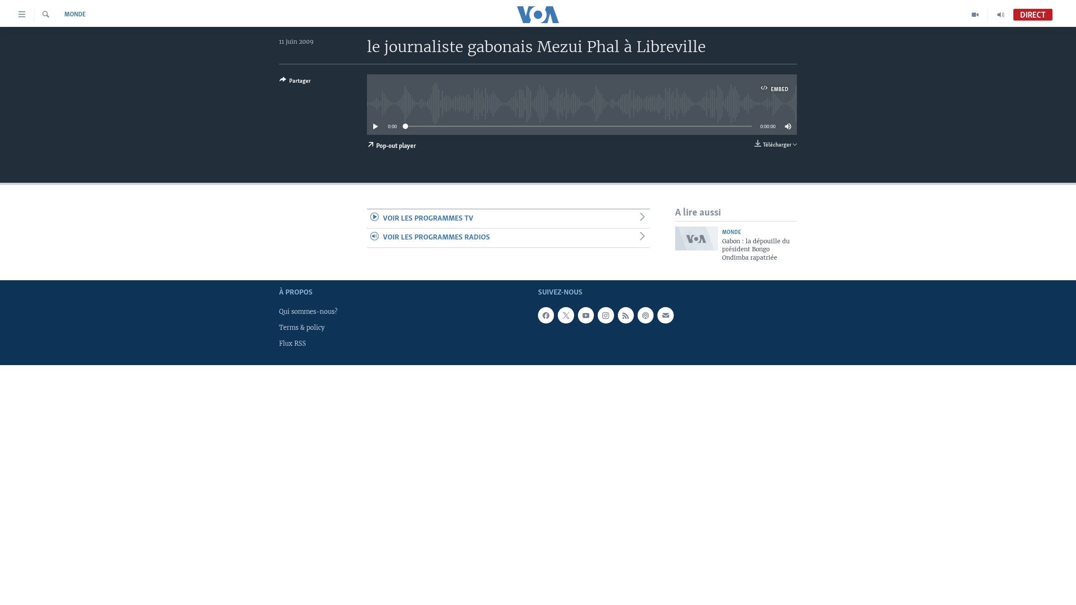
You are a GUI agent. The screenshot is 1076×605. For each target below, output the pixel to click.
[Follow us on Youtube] (586, 315)
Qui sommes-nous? (308, 312)
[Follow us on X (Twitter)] (566, 315)
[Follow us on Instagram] (606, 315)
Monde (75, 14)
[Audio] (1000, 14)
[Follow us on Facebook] (546, 315)
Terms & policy (301, 327)
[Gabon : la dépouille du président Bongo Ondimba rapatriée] (696, 238)
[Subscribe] (665, 315)
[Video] (975, 14)
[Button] (295, 82)
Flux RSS (292, 343)
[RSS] (626, 315)
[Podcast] (646, 315)
